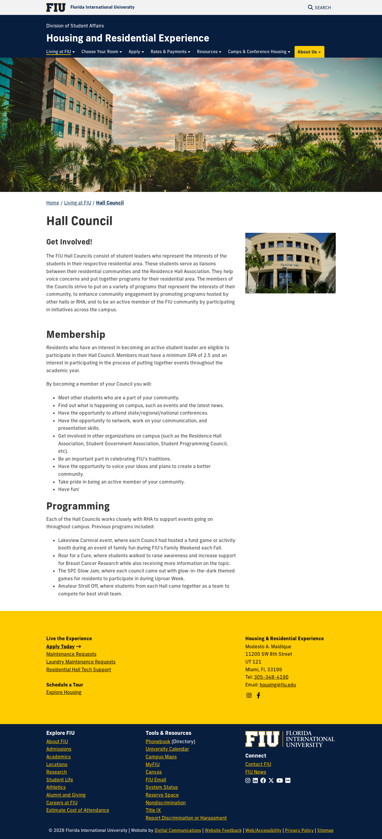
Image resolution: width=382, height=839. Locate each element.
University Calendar (167, 749)
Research (56, 772)
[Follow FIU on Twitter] (272, 780)
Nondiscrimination (166, 803)
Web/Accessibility (263, 830)
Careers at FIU (62, 803)
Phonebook (158, 741)
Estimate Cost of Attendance (77, 810)
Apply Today (60, 646)
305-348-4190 (271, 677)
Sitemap (325, 830)
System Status (162, 787)
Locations (56, 764)
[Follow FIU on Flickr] (289, 780)
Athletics (56, 787)
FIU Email (156, 780)
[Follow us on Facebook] (259, 695)
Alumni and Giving (66, 795)
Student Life (59, 780)
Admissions (58, 749)
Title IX (153, 810)
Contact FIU (258, 764)
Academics (58, 757)
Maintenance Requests (71, 654)
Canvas (154, 772)
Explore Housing (63, 692)
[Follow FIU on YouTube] (280, 780)
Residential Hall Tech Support (78, 669)
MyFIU (153, 764)
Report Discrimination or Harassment (186, 818)
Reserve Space (162, 795)
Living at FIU (77, 203)
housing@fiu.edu (278, 685)
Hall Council (110, 203)
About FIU (57, 741)
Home (52, 203)
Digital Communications (178, 830)
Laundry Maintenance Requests (80, 662)
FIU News (255, 772)
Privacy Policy (299, 830)
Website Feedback (223, 830)
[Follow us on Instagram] (249, 695)
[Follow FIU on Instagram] (249, 780)
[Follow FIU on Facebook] (264, 780)
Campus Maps (161, 757)
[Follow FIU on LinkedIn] (256, 780)
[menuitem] (60, 52)
